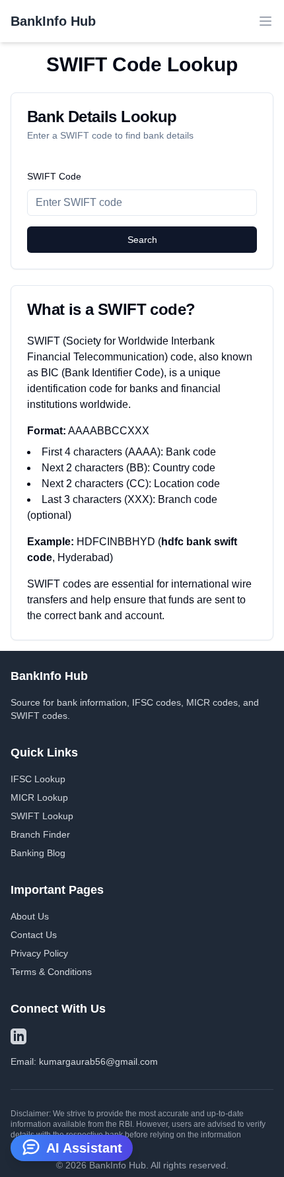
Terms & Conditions (51, 971)
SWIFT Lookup (42, 816)
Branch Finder (40, 834)
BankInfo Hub (53, 21)
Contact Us (34, 934)
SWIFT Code (54, 176)
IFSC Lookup (38, 779)
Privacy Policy (39, 953)
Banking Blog (38, 853)
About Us (30, 916)
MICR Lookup (39, 797)
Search (142, 239)
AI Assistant (84, 1148)
